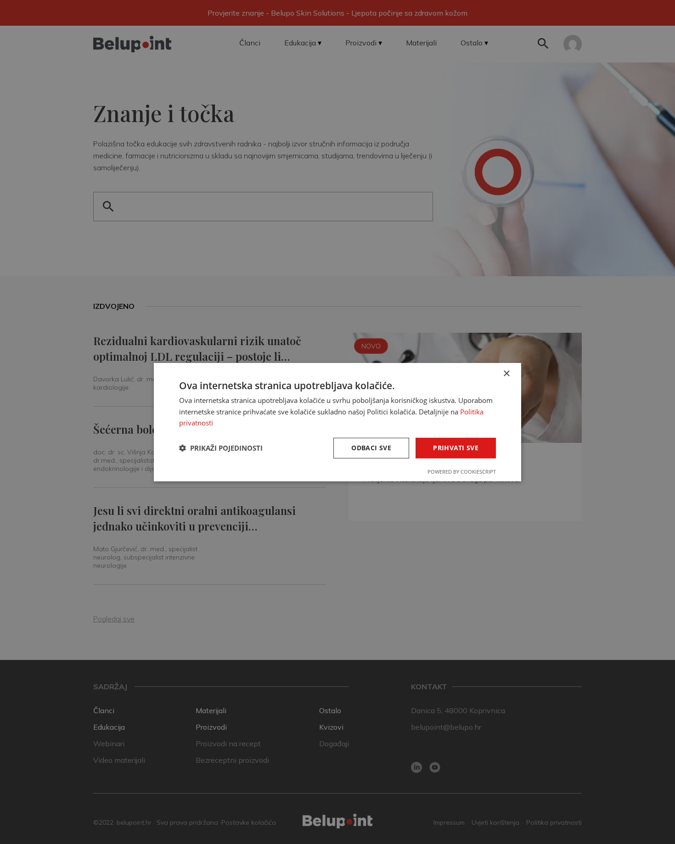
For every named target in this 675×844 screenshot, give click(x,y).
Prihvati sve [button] (455, 447)
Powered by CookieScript (462, 471)
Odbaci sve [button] (371, 447)
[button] (221, 448)
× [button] (506, 373)
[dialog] (337, 422)
